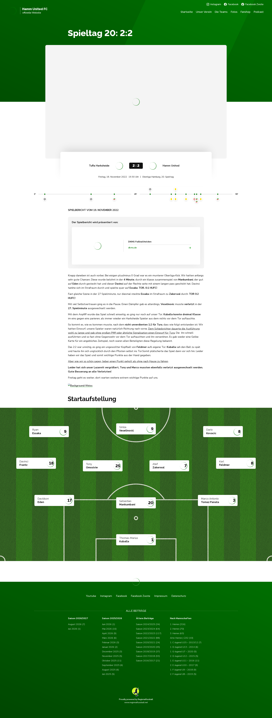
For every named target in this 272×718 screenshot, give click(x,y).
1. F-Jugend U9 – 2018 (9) (183, 669)
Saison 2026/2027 (78, 618)
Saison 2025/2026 (112, 618)
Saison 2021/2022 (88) (148, 638)
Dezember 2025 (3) (112, 651)
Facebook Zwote (254, 4)
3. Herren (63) (177, 633)
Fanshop (245, 11)
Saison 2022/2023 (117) (148, 633)
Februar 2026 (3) (110, 642)
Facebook (233, 4)
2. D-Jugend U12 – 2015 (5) (184, 656)
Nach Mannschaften (180, 618)
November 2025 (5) (112, 656)
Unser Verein (204, 11)
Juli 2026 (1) (74, 628)
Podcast (259, 11)
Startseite (187, 11)
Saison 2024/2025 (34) (148, 624)
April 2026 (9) (109, 633)
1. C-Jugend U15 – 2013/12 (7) (185, 642)
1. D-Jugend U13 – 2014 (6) (184, 647)
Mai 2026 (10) (109, 628)
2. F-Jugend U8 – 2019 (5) (183, 674)
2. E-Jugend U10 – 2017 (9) (184, 665)
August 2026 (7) (76, 624)
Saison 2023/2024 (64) (148, 628)
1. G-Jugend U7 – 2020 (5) (183, 651)
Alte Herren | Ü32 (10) (181, 638)
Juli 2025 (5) (108, 674)
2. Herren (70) (177, 628)
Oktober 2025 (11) (111, 660)
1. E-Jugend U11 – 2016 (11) (184, 660)
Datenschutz (178, 596)
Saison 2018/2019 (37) (148, 651)
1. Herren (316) (177, 624)
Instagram (215, 4)
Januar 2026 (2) (110, 647)
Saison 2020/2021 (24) (148, 642)
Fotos (234, 11)
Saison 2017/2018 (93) (148, 656)
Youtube (91, 596)
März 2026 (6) (109, 638)
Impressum (160, 596)
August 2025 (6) (110, 669)
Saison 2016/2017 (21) (148, 660)
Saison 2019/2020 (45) (148, 647)
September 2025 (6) (112, 665)
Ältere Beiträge (145, 618)
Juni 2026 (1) (108, 624)
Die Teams (221, 11)
